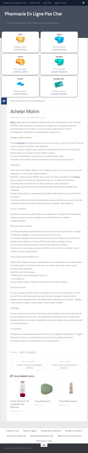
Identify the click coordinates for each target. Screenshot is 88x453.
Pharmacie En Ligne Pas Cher (33, 14)
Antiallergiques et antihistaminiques (27, 101)
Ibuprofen (21, 143)
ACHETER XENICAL (20, 94)
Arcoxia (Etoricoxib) (42, 401)
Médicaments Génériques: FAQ (41, 436)
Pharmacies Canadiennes (16, 436)
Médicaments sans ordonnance (69, 436)
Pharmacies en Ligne (44, 441)
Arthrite (22, 352)
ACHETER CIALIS (20, 50)
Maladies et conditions (73, 431)
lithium (77, 177)
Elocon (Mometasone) (68, 401)
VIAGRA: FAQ (35, 3)
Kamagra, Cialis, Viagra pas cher (15, 3)
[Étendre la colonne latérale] (4, 101)
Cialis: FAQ (47, 3)
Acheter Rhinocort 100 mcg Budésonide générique (19, 404)
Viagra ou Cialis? (60, 3)
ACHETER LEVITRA (20, 72)
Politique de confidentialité (51, 431)
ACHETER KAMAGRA (59, 72)
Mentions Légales (30, 431)
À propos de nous (12, 431)
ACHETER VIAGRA (59, 50)
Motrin (13, 122)
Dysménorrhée (31, 352)
